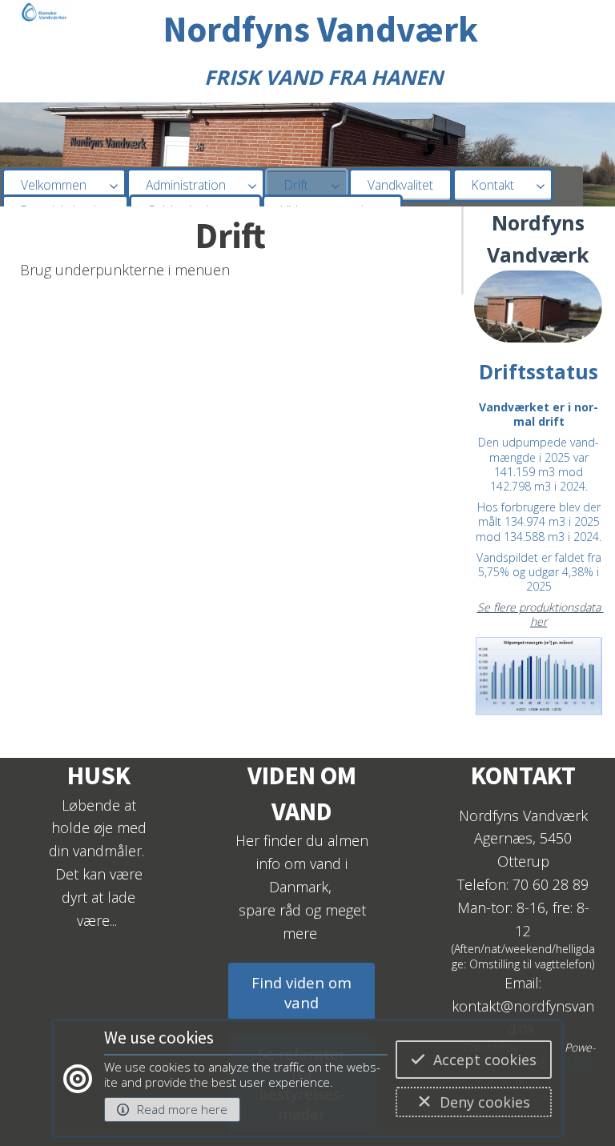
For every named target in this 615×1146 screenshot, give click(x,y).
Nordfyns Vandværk (320, 28)
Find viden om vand (301, 992)
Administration (186, 185)
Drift (296, 185)
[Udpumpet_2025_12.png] (538, 683)
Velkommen (53, 185)
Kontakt (493, 185)
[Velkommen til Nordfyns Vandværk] (44, 19)
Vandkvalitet (400, 185)
